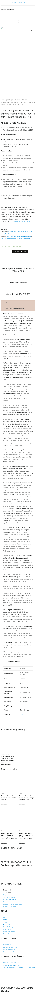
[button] (18, 5)
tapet (8, 236)
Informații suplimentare (15, 308)
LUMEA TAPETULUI (7, 9)
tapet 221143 (14, 236)
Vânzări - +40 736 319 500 (18, 294)
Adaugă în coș (20, 251)
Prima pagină (5, 99)
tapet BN (22, 236)
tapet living (12, 238)
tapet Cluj (28, 236)
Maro (21, 714)
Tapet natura (9, 234)
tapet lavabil (5, 238)
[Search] (16, 21)
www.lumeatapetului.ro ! (23, 221)
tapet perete (21, 238)
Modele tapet (19, 99)
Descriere (10, 303)
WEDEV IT (6, 990)
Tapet (11, 99)
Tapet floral (24, 231)
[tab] (18, 303)
